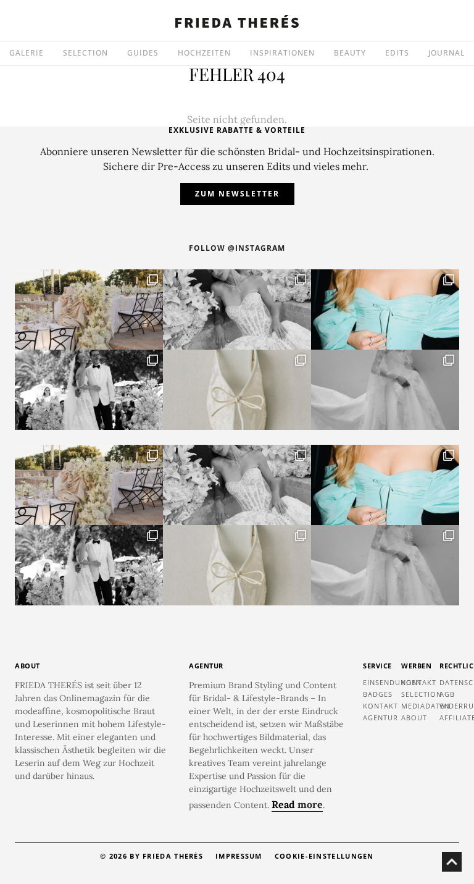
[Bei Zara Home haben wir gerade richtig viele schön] (237, 390)
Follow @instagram (237, 248)
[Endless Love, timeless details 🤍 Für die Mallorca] (89, 309)
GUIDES (143, 53)
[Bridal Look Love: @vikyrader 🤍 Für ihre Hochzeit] (237, 309)
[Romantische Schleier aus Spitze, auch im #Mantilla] (385, 390)
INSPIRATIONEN (282, 53)
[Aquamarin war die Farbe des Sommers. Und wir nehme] (385, 309)
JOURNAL (446, 53)
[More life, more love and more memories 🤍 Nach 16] (89, 390)
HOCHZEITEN (204, 53)
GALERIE (26, 53)
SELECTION (85, 53)
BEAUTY (350, 53)
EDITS (397, 53)
